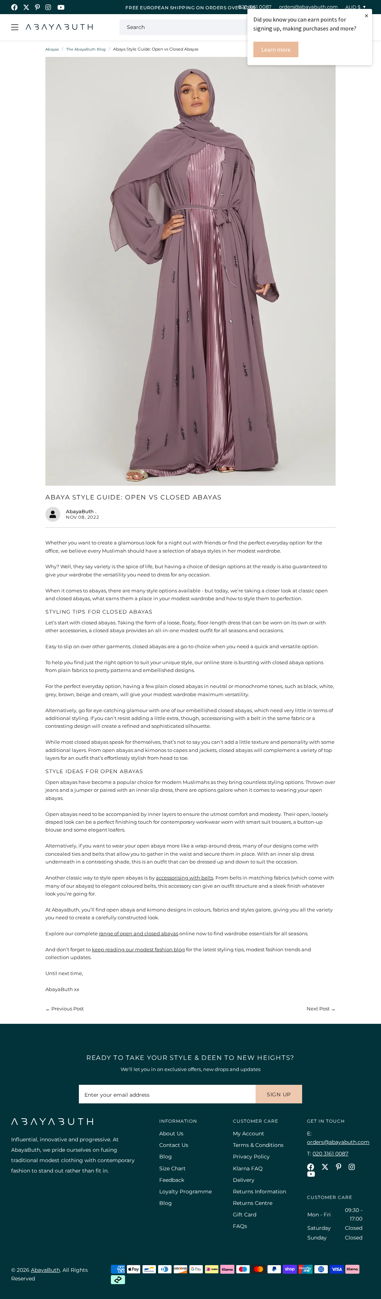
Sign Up (279, 1094)
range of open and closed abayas (138, 933)
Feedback (171, 1180)
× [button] (366, 15)
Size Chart (172, 1168)
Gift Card (244, 1214)
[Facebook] (14, 7)
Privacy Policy (251, 1156)
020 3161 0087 (255, 7)
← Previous (64, 1009)
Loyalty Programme (185, 1191)
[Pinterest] (37, 7)
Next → (321, 1009)
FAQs (240, 1226)
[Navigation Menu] (14, 27)
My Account (248, 1133)
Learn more (276, 49)
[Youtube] (60, 7)
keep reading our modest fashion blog (138, 949)
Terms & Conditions (258, 1145)
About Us (171, 1133)
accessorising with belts (184, 878)
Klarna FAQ (248, 1168)
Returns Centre (252, 1203)
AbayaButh (59, 27)
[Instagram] (48, 7)
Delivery (243, 1180)
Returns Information (259, 1191)
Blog (165, 1156)
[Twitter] (26, 7)
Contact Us (173, 1145)
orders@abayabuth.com (308, 7)
